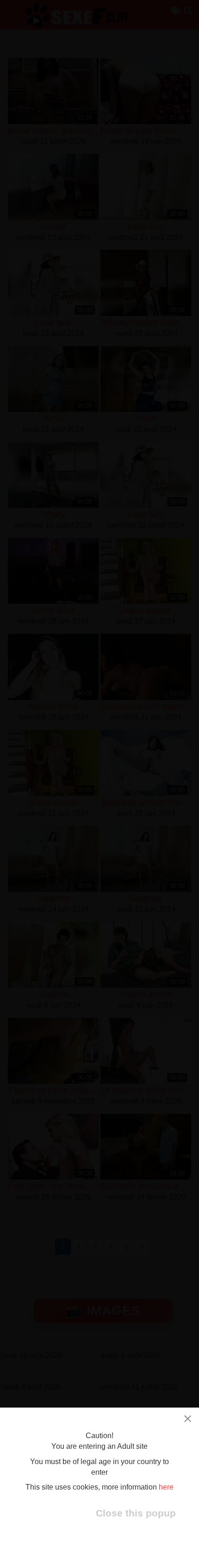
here (166, 1487)
